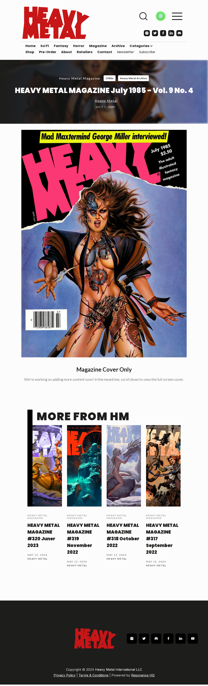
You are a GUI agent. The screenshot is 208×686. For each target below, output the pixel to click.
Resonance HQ (143, 675)
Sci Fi (44, 46)
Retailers (84, 52)
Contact (104, 52)
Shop (29, 52)
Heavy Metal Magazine (79, 78)
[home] (56, 23)
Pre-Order (47, 52)
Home (30, 46)
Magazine (98, 46)
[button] (141, 46)
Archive (118, 46)
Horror (78, 46)
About (66, 52)
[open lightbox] (104, 243)
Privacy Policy (65, 675)
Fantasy (61, 46)
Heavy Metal (106, 101)
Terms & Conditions (93, 675)
